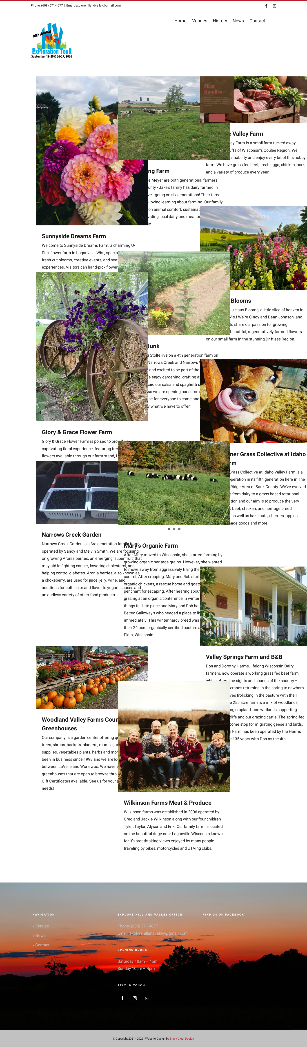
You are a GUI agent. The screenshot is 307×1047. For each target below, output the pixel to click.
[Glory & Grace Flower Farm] (92, 346)
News (40, 936)
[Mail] (147, 998)
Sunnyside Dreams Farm (74, 236)
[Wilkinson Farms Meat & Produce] (174, 718)
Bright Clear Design (182, 1038)
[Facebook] (122, 998)
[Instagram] (135, 998)
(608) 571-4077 (144, 926)
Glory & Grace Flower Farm (77, 432)
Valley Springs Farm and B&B (244, 657)
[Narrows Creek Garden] (92, 492)
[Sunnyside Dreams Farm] (92, 150)
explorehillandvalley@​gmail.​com (158, 933)
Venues (42, 926)
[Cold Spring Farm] (174, 118)
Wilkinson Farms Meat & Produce (167, 803)
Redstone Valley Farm (234, 134)
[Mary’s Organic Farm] (174, 483)
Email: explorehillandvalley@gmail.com (93, 5)
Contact (42, 945)
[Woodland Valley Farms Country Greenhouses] (92, 677)
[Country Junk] (174, 293)
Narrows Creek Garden (72, 535)
